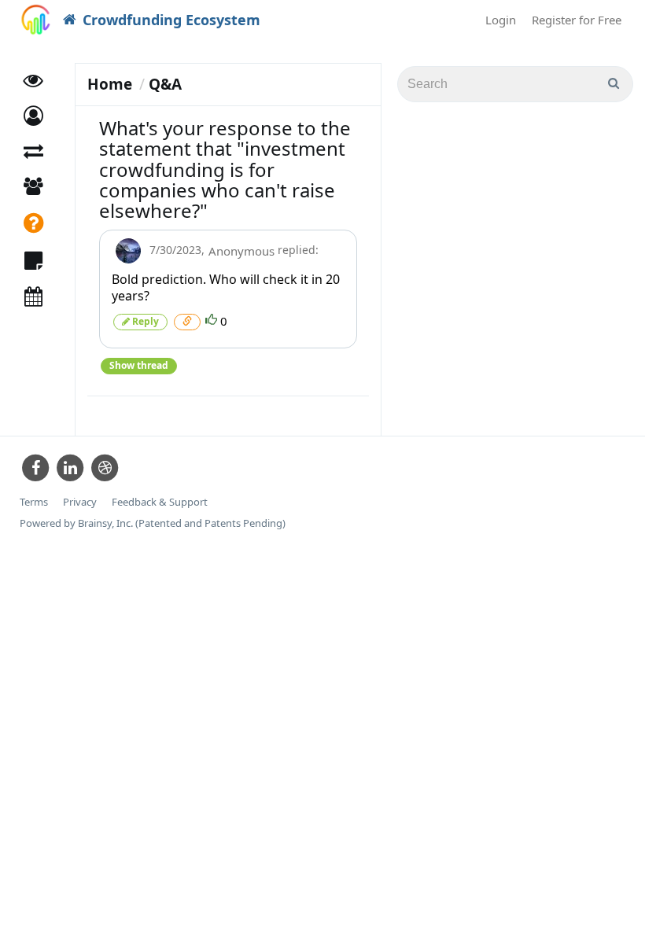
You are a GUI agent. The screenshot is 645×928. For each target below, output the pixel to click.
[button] (33, 116)
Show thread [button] (138, 365)
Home (109, 84)
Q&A (165, 84)
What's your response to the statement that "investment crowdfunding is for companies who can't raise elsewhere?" (225, 169)
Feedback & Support (160, 502)
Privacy (80, 502)
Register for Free (576, 20)
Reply (144, 321)
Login (500, 20)
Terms (34, 502)
